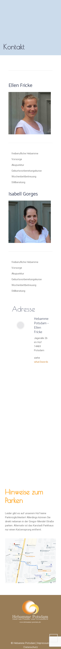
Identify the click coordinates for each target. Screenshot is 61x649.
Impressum (43, 642)
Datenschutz (30, 646)
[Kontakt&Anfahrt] (36, 632)
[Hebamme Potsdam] (30, 611)
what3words (41, 361)
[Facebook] (26, 632)
